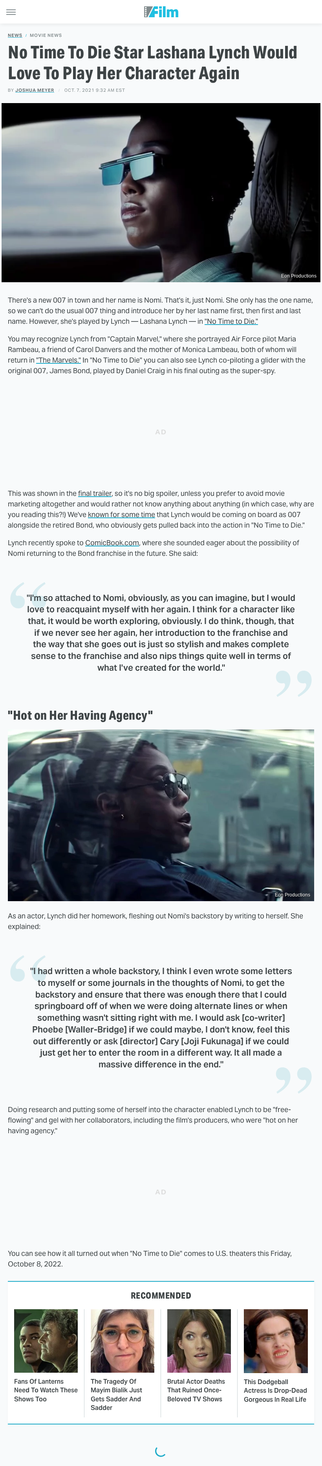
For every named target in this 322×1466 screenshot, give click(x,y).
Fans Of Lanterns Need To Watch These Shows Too (46, 1390)
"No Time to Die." (231, 321)
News (15, 35)
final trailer (95, 493)
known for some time (121, 514)
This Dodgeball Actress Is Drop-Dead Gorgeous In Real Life (275, 1391)
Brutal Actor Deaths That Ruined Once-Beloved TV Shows (196, 1390)
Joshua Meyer (34, 90)
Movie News (46, 35)
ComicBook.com (112, 542)
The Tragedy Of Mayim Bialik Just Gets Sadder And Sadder (116, 1394)
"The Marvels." (58, 360)
